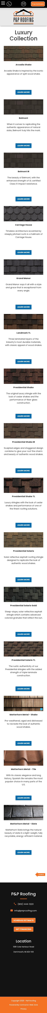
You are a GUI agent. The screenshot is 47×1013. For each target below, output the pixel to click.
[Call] (9, 5)
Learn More (23, 92)
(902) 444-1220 (26, 904)
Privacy (23, 1009)
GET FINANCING (23, 929)
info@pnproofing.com (25, 910)
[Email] (23, 4)
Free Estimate (38, 4)
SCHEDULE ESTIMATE (23, 920)
